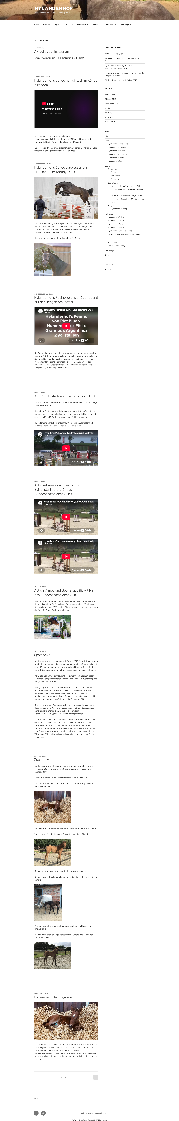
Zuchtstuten (113, 183)
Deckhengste (110, 24)
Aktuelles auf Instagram (51, 51)
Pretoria (114, 172)
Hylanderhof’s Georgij (119, 209)
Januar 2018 (110, 122)
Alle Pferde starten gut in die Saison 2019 (64, 396)
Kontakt (96, 24)
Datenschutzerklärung (116, 246)
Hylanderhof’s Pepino (116, 158)
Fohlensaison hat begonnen (54, 997)
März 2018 (109, 117)
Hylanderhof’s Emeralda (117, 147)
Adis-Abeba (115, 176)
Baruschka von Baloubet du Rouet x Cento (124, 234)
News (36, 24)
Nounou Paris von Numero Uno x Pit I (125, 186)
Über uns (46, 24)
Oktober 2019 (110, 99)
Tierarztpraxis (126, 24)
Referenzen (81, 24)
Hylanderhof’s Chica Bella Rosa (120, 231)
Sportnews (42, 655)
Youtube (108, 269)
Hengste (111, 205)
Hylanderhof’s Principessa (118, 144)
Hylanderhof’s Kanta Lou (117, 227)
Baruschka (115, 179)
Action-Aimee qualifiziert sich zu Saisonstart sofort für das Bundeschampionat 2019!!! (57, 489)
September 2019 (111, 104)
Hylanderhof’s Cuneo (65, 151)
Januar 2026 (110, 94)
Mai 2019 (108, 108)
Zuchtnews (42, 759)
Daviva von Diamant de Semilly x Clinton (126, 196)
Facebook (109, 265)
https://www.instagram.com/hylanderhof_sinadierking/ (59, 58)
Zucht (68, 24)
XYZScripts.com (101, 1120)
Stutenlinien (112, 169)
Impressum (112, 242)
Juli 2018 (108, 113)
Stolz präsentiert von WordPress (93, 1113)
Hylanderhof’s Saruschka (117, 154)
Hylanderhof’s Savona (116, 151)
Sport (57, 24)
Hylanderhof (53, 8)
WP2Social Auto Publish (80, 1120)
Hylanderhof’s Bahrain (116, 217)
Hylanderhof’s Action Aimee (118, 224)
